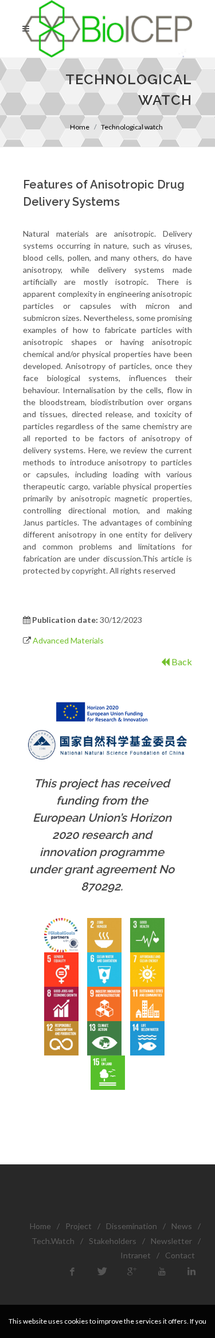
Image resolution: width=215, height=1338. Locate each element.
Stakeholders (112, 1241)
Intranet (135, 1255)
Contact (180, 1255)
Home (79, 127)
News (181, 1226)
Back (181, 661)
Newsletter (171, 1241)
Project (78, 1226)
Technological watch (132, 127)
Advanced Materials (68, 640)
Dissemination (131, 1226)
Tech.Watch (53, 1241)
